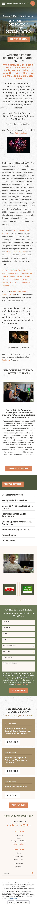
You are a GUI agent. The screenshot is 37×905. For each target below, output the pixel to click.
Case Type (6, 651)
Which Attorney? (8, 657)
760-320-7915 (18, 825)
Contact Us (18, 867)
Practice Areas (19, 860)
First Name (6, 621)
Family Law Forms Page (16, 252)
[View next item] (20, 462)
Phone (5, 633)
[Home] (18, 3)
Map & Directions (18, 844)
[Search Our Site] (32, 873)
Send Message (18, 690)
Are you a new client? (10, 645)
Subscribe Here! (21, 133)
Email (4, 639)
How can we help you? (10, 663)
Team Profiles (18, 856)
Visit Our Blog (19, 805)
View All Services (12, 484)
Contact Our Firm (18, 39)
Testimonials (18, 863)
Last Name (6, 627)
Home (18, 853)
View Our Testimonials (18, 468)
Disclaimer (6, 360)
